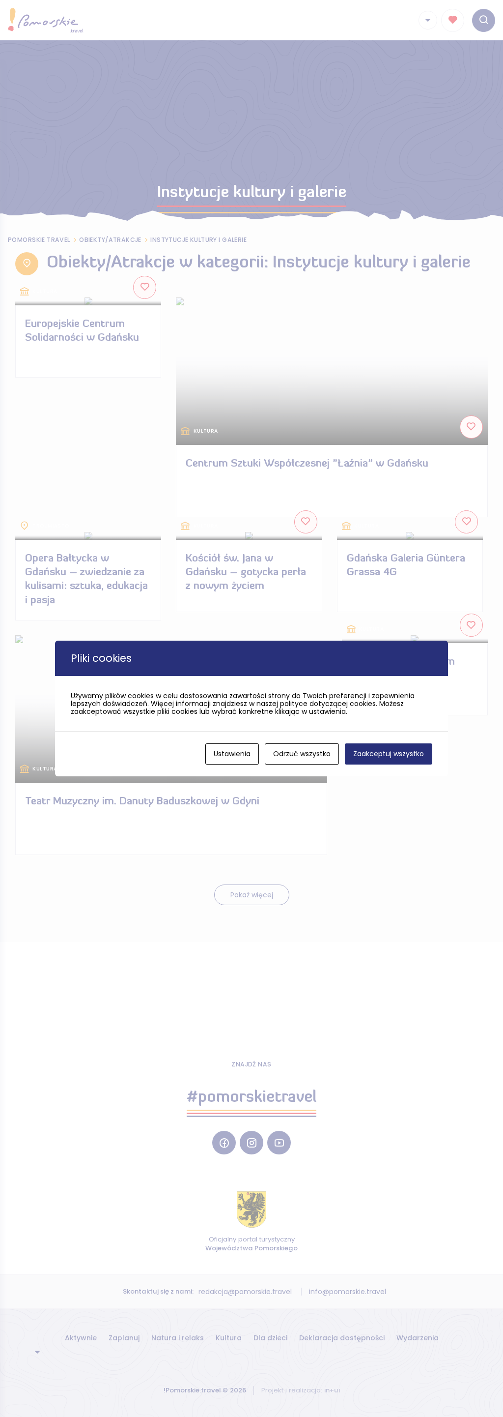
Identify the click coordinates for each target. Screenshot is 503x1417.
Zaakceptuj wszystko (388, 754)
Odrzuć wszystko (302, 754)
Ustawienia (232, 754)
